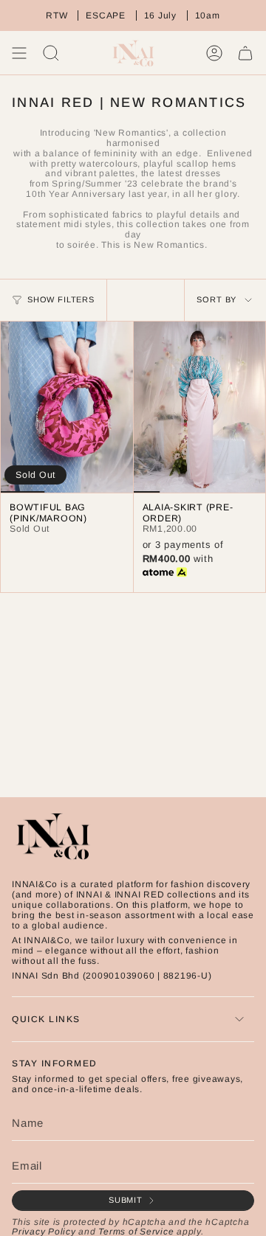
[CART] (245, 53)
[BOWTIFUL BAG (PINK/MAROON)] (67, 407)
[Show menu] (19, 53)
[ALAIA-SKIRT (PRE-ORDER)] (200, 407)
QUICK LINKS (46, 1019)
